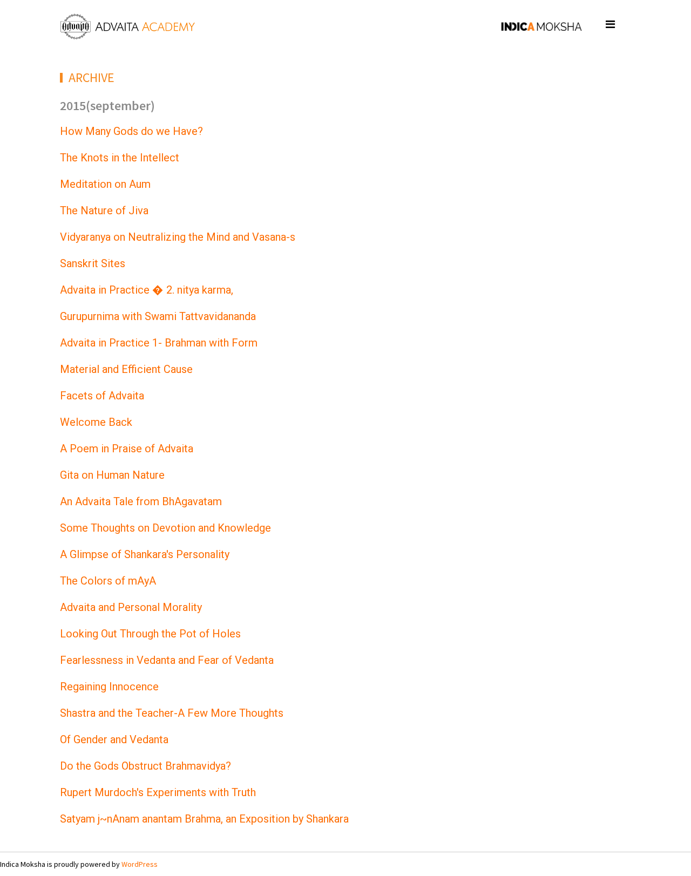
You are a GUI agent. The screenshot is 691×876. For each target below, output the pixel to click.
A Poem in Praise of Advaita (126, 448)
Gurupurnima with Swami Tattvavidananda (158, 316)
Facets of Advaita (102, 395)
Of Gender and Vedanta (114, 739)
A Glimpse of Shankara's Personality (144, 554)
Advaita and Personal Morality (131, 607)
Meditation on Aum (105, 184)
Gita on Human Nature (112, 474)
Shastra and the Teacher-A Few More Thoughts (171, 713)
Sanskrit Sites (92, 263)
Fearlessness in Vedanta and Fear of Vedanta (167, 660)
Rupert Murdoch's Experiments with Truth (158, 792)
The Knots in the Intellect (119, 157)
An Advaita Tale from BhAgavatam (141, 501)
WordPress (139, 864)
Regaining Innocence (109, 686)
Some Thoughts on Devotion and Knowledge (165, 527)
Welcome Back (96, 422)
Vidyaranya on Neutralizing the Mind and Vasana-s (177, 236)
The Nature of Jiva (104, 210)
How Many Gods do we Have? (131, 131)
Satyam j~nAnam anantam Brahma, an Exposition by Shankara (204, 818)
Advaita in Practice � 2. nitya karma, (146, 289)
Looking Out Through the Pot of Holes (150, 633)
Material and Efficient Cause (126, 369)
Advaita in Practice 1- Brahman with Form (159, 342)
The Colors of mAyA (108, 580)
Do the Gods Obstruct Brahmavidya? (145, 765)
